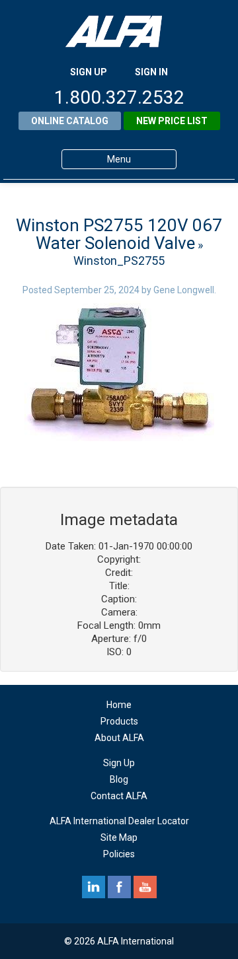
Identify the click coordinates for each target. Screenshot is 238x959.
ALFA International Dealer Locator (119, 821)
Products (119, 721)
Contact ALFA (119, 796)
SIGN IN (151, 72)
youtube (145, 887)
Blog (119, 779)
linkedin (93, 887)
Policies (119, 854)
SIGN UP (88, 72)
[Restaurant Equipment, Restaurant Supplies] (119, 31)
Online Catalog (69, 121)
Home (119, 704)
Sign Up (119, 763)
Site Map (119, 837)
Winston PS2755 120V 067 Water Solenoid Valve (119, 234)
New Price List (172, 121)
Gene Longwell (183, 290)
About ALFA (119, 737)
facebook (119, 887)
